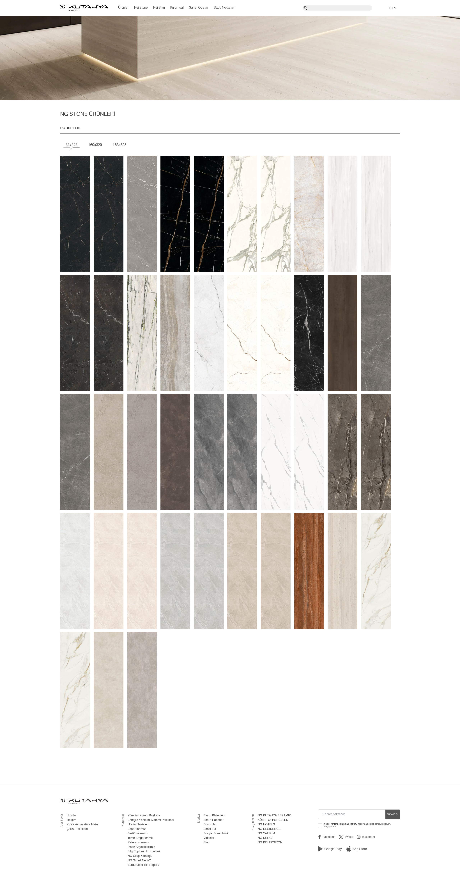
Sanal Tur (209, 829)
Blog (206, 842)
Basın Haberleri (213, 820)
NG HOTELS (266, 824)
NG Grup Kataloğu (140, 856)
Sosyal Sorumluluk (216, 833)
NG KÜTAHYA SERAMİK (274, 815)
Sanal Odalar (198, 7)
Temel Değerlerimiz (140, 838)
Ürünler (123, 7)
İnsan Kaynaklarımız (141, 847)
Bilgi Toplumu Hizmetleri (144, 851)
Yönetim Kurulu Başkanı (144, 815)
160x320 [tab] (95, 145)
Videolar (208, 838)
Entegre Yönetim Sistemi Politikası (151, 820)
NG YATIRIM (266, 833)
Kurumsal (177, 7)
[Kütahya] (84, 8)
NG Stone (141, 7)
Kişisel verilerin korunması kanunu (340, 824)
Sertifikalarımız (138, 833)
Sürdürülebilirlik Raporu (143, 865)
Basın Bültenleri (214, 815)
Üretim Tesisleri (138, 824)
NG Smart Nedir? (139, 860)
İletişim (71, 820)
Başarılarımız (137, 829)
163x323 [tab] (119, 145)
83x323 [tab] (71, 145)
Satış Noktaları (224, 7)
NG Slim (159, 7)
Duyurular (210, 824)
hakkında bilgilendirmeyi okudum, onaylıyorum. (357, 825)
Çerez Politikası (77, 829)
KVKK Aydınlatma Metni (82, 824)
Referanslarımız (138, 842)
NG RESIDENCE (269, 829)
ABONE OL (393, 814)
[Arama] (305, 8)
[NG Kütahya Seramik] (84, 801)
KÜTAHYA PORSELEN (273, 820)
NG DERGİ (265, 838)
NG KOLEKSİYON (270, 842)
